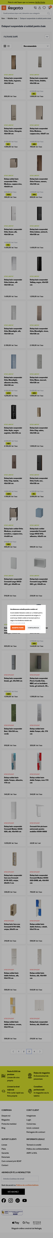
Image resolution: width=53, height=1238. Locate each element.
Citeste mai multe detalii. (17, 623)
